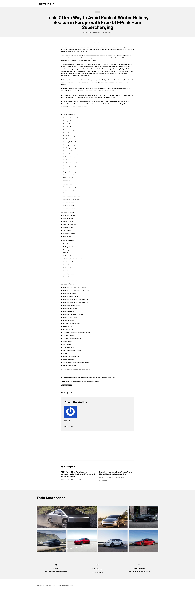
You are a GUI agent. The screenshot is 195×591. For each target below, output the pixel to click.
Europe (97, 12)
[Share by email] (79, 392)
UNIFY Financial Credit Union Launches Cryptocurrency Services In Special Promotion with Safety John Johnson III (78, 474)
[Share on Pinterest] (75, 392)
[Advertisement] (97, 444)
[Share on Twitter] (71, 392)
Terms (44, 585)
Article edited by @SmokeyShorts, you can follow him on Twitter (80, 381)
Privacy (49, 585)
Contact (39, 585)
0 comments (108, 32)
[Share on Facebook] (67, 392)
